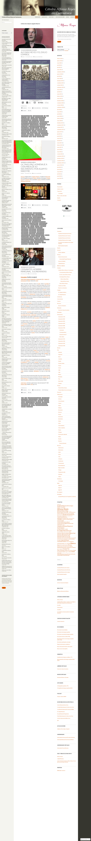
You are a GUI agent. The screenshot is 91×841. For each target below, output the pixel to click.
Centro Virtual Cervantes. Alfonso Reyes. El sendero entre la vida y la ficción (66, 761)
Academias (59, 231)
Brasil (59, 356)
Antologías (60, 396)
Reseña (59, 438)
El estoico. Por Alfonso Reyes (6, 183)
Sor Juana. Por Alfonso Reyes (6, 95)
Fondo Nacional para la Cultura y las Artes (65, 716)
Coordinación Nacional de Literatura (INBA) (65, 709)
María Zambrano (25, 135)
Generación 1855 (31, 227)
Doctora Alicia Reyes (34, 124)
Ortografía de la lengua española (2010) (64, 688)
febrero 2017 (59, 145)
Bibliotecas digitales (61, 265)
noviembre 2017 (60, 125)
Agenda (58, 197)
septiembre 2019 (60, 87)
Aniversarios (24, 162)
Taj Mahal (46, 283)
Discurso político (34, 224)
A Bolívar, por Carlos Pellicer (6, 570)
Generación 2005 (41, 232)
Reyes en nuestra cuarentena (7, 65)
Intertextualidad (40, 233)
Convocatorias (60, 299)
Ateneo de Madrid (61, 261)
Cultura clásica (25, 223)
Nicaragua (60, 376)
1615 (26, 397)
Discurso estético (43, 223)
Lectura (47, 235)
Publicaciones (60, 394)
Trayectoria (59, 191)
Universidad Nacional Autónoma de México (65, 739)
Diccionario (60, 410)
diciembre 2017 (60, 122)
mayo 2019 (59, 89)
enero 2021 (59, 69)
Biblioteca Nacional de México (63, 591)
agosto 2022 (59, 60)
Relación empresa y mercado (27, 242)
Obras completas (61, 427)
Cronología (60, 193)
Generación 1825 (61, 319)
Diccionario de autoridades (62, 629)
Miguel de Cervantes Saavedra (42, 405)
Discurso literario (25, 224)
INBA (44, 129)
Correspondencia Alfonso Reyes (65, 272)
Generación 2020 (25, 233)
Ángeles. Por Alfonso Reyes (6, 474)
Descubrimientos (61, 465)
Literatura (32, 236)
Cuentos (59, 301)
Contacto (59, 200)
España (27, 50)
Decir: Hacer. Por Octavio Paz (6, 557)
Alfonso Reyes (35, 120)
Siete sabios (61, 336)
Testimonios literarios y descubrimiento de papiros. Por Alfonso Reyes (6, 146)
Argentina (60, 354)
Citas (59, 456)
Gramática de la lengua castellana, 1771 (64, 657)
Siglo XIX (60, 485)
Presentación (59, 186)
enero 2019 (59, 98)
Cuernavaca (40, 400)
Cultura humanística (34, 223)
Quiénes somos (60, 189)
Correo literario (61, 401)
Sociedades (59, 494)
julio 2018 (59, 109)
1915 (37, 280)
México (30, 50)
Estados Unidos (61, 363)
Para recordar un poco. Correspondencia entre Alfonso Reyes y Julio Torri (6, 466)
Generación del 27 (62, 334)
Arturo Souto (25, 121)
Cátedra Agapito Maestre (27, 217)
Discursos (59, 303)
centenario (27, 179)
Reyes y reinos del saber (62, 195)
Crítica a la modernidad (26, 220)
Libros (59, 423)
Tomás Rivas (45, 135)
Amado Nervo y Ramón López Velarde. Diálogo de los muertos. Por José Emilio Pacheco (7, 150)
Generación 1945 (33, 230)
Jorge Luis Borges (65, 540)
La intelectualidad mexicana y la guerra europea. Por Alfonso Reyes (7, 296)
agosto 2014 (59, 165)
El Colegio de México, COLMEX (62, 529)
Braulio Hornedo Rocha (37, 215)
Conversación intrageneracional (64, 523)
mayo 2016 (59, 151)
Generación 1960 (41, 230)
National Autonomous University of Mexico (66, 547)
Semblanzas (59, 478)
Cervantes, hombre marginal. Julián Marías (33, 270)
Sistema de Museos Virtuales (62, 677)
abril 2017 (59, 140)
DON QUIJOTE (24, 378)
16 (44, 115)
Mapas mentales (61, 467)
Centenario (61, 330)
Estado (32, 226)
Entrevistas (60, 416)
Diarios (59, 405)
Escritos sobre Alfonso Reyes (65, 274)
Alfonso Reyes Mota (64, 279)
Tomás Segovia (25, 136)
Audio (59, 452)
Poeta (58, 551)
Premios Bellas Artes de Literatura (65, 390)
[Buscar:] (66, 559)
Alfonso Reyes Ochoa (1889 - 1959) (28, 214)
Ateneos (59, 254)
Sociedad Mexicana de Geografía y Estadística (67, 496)
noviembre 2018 (60, 102)
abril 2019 (59, 91)
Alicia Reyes (42, 120)
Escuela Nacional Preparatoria (63, 713)
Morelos (23, 406)
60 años (32, 117)
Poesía (74, 550)
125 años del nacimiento (38, 115)
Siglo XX (43, 242)
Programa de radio (61, 472)
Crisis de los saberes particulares (38, 221)
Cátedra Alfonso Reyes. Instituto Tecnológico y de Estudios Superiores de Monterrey (66, 602)
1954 (47, 115)
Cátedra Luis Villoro (62, 285)
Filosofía (37, 226)
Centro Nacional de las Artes (62, 704)
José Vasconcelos (60, 543)
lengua (27, 305)
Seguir (59, 41)
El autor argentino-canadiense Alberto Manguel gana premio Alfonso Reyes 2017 (7, 524)
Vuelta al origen (41, 136)
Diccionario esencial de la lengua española (65, 634)
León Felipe (24, 133)
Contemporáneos (62, 332)
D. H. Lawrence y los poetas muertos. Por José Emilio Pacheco (6, 503)
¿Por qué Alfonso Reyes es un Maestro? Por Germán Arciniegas (7, 83)
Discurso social (43, 224)
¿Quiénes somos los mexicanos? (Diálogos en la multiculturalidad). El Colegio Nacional (7, 446)
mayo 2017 (59, 138)
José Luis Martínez (70, 541)
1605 (22, 397)
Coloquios (23, 50)
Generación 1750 (61, 316)
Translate (66, 50)
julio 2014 (59, 167)
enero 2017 (59, 147)
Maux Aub (32, 135)
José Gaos (34, 130)
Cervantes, (24, 277)
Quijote (44, 311)
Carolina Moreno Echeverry (62, 516)
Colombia (60, 358)
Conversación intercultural (34, 218)
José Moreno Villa (25, 132)
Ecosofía (58, 605)
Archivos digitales (61, 252)
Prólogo (59, 469)
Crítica (43, 218)
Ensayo (59, 414)
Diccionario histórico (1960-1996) (63, 636)
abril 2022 (59, 65)
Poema (59, 429)
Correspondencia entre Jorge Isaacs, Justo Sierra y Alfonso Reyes (7, 325)
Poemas (71, 550)
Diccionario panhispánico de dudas (63, 642)
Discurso (23, 176)
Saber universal (37, 242)
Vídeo (23, 173)
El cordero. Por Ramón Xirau (6, 456)
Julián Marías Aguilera (25, 279)
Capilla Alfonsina (43, 123)
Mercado (38, 236)
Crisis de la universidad (26, 221)
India (39, 283)
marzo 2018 (59, 116)
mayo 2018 (59, 111)
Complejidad (64, 519)
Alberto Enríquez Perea (26, 120)
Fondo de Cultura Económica (63, 310)
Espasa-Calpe (24, 384)
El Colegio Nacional (62, 294)
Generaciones (60, 314)
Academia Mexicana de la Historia (63, 569)
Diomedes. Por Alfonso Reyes (7, 454)
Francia (59, 365)
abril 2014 (59, 173)
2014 (28, 117)
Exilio (48, 124)
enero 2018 (59, 120)
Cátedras (59, 267)
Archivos (59, 250)
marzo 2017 (59, 142)
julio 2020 (59, 76)
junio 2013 (59, 176)
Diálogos (60, 407)
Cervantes (29, 303)
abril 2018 (59, 113)
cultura (63, 524)
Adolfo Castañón (61, 507)
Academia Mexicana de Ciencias (64, 235)
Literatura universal (26, 405)
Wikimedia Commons (61, 770)
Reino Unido (60, 381)
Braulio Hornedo (60, 514)
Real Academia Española (63, 245)
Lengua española (25, 236)
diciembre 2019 (60, 80)
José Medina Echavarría (42, 130)
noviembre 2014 (60, 160)
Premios (58, 385)
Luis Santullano (45, 133)
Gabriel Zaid (43, 226)
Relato (59, 436)
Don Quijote (23, 291)
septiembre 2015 (60, 156)
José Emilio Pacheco (61, 541)
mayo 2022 (59, 62)
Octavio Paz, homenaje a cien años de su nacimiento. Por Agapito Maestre (34, 167)
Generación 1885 (25, 229)
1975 (32, 384)
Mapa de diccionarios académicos (63, 644)
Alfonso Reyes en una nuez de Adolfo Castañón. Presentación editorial (7, 205)
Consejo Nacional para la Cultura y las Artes (65, 707)
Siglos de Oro (29, 406)
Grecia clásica (59, 607)
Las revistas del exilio (43, 132)
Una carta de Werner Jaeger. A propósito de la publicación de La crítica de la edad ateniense (7, 141)
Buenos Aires (59, 515)
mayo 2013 (59, 178)
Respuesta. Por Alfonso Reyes (7, 133)
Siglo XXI (60, 489)
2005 (29, 280)
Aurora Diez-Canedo (44, 121)
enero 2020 (59, 78)
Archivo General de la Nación (62, 582)
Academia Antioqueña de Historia (64, 233)
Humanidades (32, 233)
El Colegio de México (62, 292)
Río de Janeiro (62, 551)
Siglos (58, 483)
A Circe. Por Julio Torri (5, 154)
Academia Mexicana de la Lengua (34, 397)
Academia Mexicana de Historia (64, 237)
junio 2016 (59, 149)
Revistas (60, 441)
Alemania (60, 352)
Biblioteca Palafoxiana (25, 181)
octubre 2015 (59, 153)
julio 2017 (59, 133)
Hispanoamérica (39, 129)
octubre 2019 (59, 85)
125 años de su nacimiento (27, 115)
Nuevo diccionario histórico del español (64, 646)
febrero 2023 (59, 58)
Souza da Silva (38, 135)
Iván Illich (32, 403)
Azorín (48, 314)
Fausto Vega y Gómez (30, 402)
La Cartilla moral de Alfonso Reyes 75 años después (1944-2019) (6, 179)
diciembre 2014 (60, 158)
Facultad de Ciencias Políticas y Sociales (37, 126)
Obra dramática (61, 425)
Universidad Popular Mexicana (65, 259)
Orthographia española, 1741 (62, 685)
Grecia (59, 367)
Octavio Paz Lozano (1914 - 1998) (28, 239)
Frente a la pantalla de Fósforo (7, 42)
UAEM (70, 551)
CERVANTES (32, 294)
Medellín (68, 543)
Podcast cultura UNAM (61, 696)
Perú (59, 378)
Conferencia (29, 162)
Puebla (39, 179)
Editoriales (59, 307)
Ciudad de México (71, 518)
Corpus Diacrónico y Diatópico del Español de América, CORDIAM (7, 480)
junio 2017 (59, 136)
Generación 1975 (25, 232)
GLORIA (36, 362)
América (58, 513)
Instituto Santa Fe (60, 621)
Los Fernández (30, 133)
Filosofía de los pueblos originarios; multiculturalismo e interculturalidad (6, 405)
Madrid (46, 279)
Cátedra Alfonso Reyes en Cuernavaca (11, 17)
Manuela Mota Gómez (65, 281)
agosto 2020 (59, 74)
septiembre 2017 (60, 129)
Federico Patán (43, 127)
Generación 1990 (33, 232)
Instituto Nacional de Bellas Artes (63, 718)
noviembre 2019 (60, 82)
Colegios (59, 290)
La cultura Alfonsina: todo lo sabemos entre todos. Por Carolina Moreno (7, 536)
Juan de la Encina (34, 132)
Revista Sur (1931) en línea (6, 544)
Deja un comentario (38, 56)
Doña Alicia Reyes (25, 124)
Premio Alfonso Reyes (62, 387)
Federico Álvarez (25, 127)
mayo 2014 (59, 171)
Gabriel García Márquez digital (7, 459)
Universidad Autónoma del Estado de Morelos (66, 554)
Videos (59, 476)
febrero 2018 (59, 118)
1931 (60, 504)
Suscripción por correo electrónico (66, 32)
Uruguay (60, 383)
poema (68, 550)
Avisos (59, 454)
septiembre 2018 (60, 107)
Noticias (29, 267)
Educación (48, 176)
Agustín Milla (42, 118)
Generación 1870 (39, 227)
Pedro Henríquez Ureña (62, 550)
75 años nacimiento (25, 118)
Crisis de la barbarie (36, 220)
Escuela (23, 226)
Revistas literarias (62, 443)
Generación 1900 (33, 229)
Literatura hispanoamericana (41, 403)
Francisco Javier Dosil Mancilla (28, 129)
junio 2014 (59, 169)
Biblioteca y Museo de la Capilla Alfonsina (30, 123)
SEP (58, 720)
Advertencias (61, 447)
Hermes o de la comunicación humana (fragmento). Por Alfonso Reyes (7, 247)
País (58, 350)
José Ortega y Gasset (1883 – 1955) (38, 235)
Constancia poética (69, 519)
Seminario (60, 474)
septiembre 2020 (60, 71)
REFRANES (36, 371)
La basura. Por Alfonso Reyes (6, 168)
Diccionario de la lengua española (63, 632)
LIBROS (26, 379)
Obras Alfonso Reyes (63, 283)
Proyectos (59, 392)
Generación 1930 (25, 230)
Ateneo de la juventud (40, 214)
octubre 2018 (59, 105)
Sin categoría (59, 492)
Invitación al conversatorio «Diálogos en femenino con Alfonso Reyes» (7, 92)
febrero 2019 (59, 96)
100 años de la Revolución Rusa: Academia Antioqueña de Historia (6, 417)
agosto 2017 (59, 131)
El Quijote (47, 400)
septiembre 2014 (60, 162)
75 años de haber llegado (41, 117)
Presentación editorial (62, 434)
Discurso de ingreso (62, 305)
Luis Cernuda (37, 133)
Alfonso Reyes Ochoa (33, 399)
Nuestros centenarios (62, 287)
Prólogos (60, 432)
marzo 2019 (59, 94)
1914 (42, 279)
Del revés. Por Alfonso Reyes (6, 336)
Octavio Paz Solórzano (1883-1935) (42, 239)
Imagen (23, 56)
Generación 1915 (41, 229)
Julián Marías (23, 382)
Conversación (24, 218)
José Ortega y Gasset (26, 235)
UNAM (30, 136)
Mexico (42, 236)
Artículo (59, 398)
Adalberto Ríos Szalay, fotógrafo (63, 728)
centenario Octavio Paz (38, 217)
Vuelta (34, 136)
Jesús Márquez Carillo (26, 130)
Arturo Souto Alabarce (34, 121)
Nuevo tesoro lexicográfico (62, 648)
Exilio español (24, 126)
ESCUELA (25, 323)
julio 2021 (59, 67)
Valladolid (33, 279)
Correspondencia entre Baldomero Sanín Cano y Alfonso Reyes (7, 284)
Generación (24, 227)
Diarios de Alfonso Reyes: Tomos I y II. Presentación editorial (6, 344)
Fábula (59, 421)
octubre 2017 (59, 127)
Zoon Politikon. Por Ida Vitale (6, 476)
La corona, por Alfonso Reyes (6, 258)
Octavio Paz (66, 549)
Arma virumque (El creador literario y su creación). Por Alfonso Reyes (7, 367)
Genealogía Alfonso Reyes (64, 276)
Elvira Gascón (43, 124)
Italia (59, 372)
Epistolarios (60, 418)
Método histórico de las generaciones (63, 546)
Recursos (35, 50)
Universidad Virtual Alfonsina (63, 555)
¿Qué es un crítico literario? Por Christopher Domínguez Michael (6, 508)
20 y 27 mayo (24, 117)
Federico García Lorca (34, 127)
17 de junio (37, 279)
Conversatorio (61, 463)
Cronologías (60, 481)
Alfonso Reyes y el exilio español (34, 53)
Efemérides (59, 312)
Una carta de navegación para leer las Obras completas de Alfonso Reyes (6, 54)
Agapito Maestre (34, 118)
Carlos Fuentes (70, 515)
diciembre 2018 (60, 100)
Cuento (59, 403)
